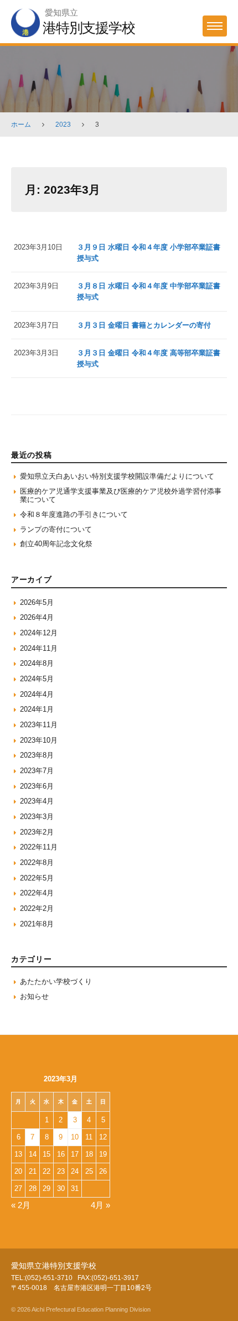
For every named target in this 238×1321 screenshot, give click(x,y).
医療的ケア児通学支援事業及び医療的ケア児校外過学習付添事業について (120, 495)
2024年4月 (37, 694)
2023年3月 (37, 816)
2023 (63, 124)
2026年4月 (37, 617)
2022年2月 (37, 908)
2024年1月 (37, 709)
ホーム (21, 124)
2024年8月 (37, 663)
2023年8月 (37, 755)
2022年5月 (37, 878)
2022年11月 (39, 847)
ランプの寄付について (56, 529)
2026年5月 (37, 602)
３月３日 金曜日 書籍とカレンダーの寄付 (144, 325)
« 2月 (20, 1205)
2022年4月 (37, 893)
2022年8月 (37, 862)
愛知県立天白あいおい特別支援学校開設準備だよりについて (117, 476)
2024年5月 (37, 679)
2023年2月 (37, 832)
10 (75, 1137)
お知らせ (34, 996)
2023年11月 (39, 725)
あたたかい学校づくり (56, 981)
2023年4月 (37, 801)
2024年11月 (39, 648)
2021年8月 (37, 924)
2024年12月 (39, 633)
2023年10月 (39, 740)
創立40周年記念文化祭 (56, 544)
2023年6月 (37, 786)
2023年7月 (37, 770)
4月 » (100, 1205)
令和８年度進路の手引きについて (74, 514)
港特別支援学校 (88, 27)
